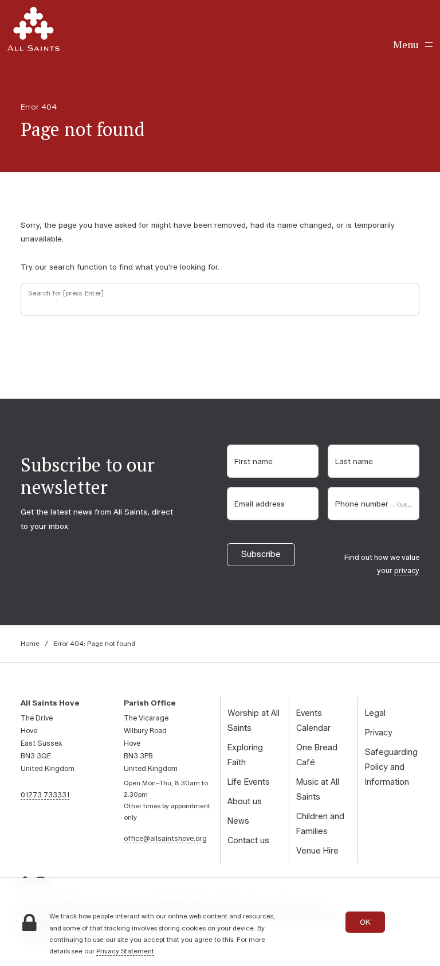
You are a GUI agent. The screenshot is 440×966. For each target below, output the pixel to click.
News (238, 821)
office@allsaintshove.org (165, 838)
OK (365, 922)
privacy (406, 570)
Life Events (248, 782)
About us (244, 801)
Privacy (378, 732)
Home (30, 644)
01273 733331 (45, 794)
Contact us (248, 840)
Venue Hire (317, 851)
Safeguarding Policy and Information (391, 767)
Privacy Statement (125, 951)
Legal (375, 713)
